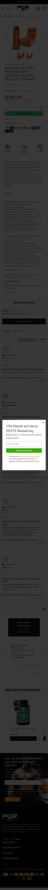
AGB (35, 459)
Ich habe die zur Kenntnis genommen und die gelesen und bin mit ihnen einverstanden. (24, 458)
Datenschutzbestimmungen (29, 456)
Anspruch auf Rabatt (24, 450)
